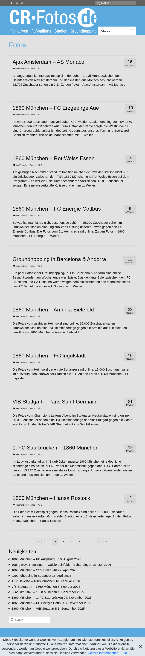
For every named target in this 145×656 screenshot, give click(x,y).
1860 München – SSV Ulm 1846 (34, 570)
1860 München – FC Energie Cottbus (37, 603)
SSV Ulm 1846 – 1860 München (34, 592)
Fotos (32, 69)
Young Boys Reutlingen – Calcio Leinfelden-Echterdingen (51, 564)
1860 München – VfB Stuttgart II (34, 608)
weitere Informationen (103, 653)
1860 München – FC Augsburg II (34, 559)
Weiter (88, 135)
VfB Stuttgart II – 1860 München (34, 586)
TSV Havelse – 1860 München (33, 581)
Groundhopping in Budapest (31, 575)
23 (97, 541)
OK (125, 653)
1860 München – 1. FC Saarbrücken (37, 597)
